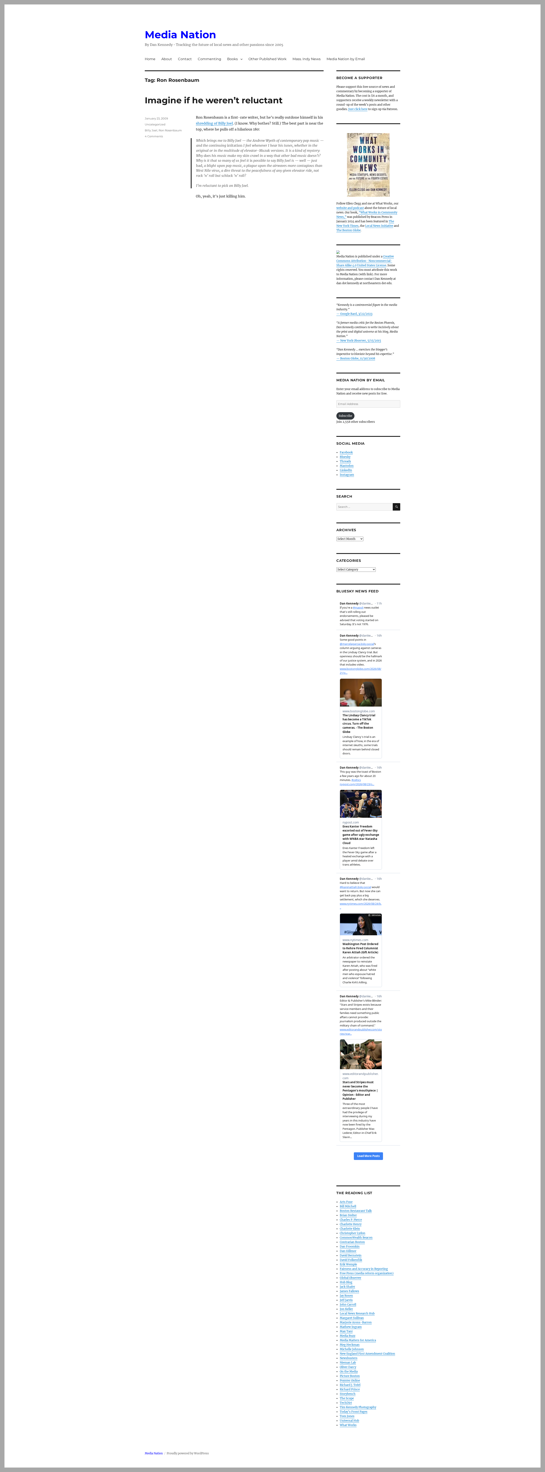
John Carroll (348, 1304)
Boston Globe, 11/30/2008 (357, 358)
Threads (345, 461)
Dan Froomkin (350, 1246)
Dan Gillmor (348, 1251)
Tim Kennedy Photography (358, 1407)
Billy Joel (151, 130)
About (166, 59)
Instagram (347, 475)
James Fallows (349, 1291)
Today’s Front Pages (353, 1412)
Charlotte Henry (350, 1224)
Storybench (348, 1394)
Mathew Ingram (351, 1327)
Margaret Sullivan (352, 1318)
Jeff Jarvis (346, 1300)
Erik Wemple (348, 1264)
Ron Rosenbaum (170, 130)
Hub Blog (346, 1282)
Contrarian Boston (352, 1242)
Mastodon (347, 466)
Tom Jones (347, 1416)
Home (150, 59)
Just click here (357, 109)
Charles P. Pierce (351, 1220)
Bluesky (345, 457)
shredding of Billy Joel (214, 123)
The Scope (347, 1398)
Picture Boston (350, 1376)
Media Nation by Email (346, 59)
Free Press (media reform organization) (367, 1273)
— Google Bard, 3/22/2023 (354, 314)
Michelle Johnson (352, 1349)
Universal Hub (349, 1420)
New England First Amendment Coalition (367, 1354)
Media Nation (180, 34)
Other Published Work (267, 59)
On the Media (349, 1371)
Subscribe (345, 416)
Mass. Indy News (307, 59)
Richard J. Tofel (350, 1385)
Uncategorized (155, 124)
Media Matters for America (358, 1340)
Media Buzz (347, 1336)
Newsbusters (348, 1358)
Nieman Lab (348, 1362)
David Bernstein (350, 1255)
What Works (348, 1425)
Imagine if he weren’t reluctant (214, 100)
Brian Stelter (348, 1215)
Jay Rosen (346, 1295)
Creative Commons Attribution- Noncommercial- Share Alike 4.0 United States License (365, 261)
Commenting (209, 59)
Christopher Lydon (352, 1233)
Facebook (346, 452)
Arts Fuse (346, 1202)
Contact (185, 59)
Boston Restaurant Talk (356, 1211)
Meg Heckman (350, 1345)
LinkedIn (346, 470)
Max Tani (346, 1331)
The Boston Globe (348, 230)
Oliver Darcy (348, 1367)
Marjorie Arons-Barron (356, 1322)
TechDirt (346, 1403)
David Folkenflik (351, 1260)
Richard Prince (350, 1389)
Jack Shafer (347, 1287)
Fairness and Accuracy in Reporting (364, 1269)
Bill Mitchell (348, 1206)
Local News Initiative (379, 226)
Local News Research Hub (357, 1313)
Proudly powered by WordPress (188, 1453)
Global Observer (350, 1278)
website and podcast (350, 208)
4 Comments (154, 136)
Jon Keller (346, 1309)
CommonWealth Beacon (356, 1237)
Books (232, 59)
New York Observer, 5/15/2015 (360, 340)
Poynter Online (350, 1380)
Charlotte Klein (350, 1229)
